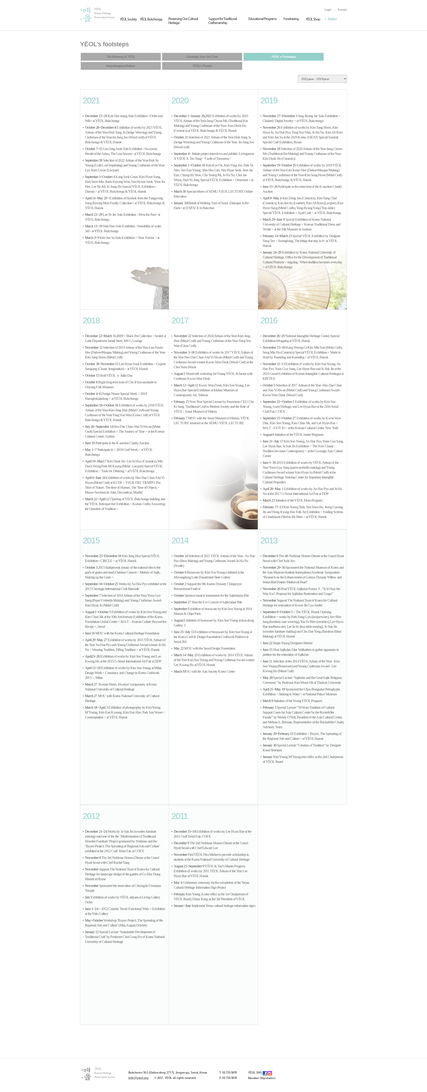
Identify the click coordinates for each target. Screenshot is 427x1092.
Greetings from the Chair (202, 56)
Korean (342, 9)
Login (327, 9)
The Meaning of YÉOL (121, 56)
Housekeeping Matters (120, 66)
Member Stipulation (262, 1078)
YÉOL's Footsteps (283, 56)
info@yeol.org (138, 1078)
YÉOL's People (202, 66)
